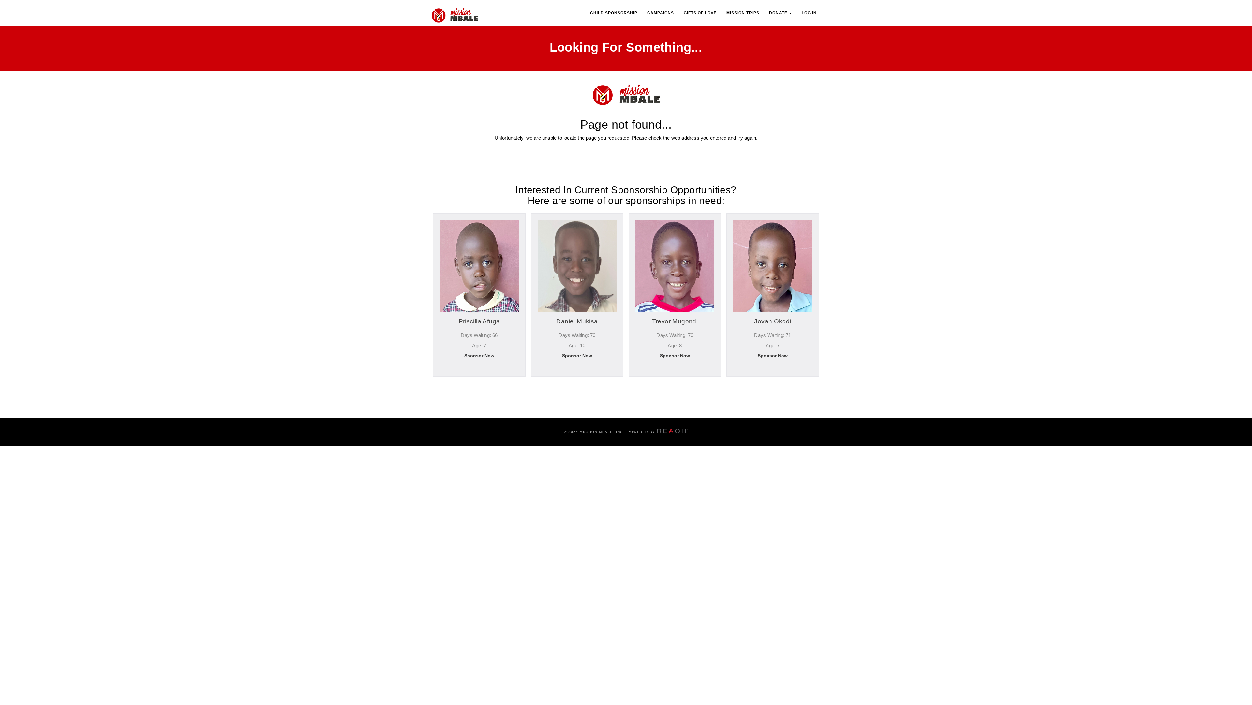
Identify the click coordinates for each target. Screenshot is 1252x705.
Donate (779, 13)
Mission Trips (742, 13)
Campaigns (660, 13)
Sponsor (479, 384)
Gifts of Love (700, 13)
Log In (809, 13)
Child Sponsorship (613, 13)
